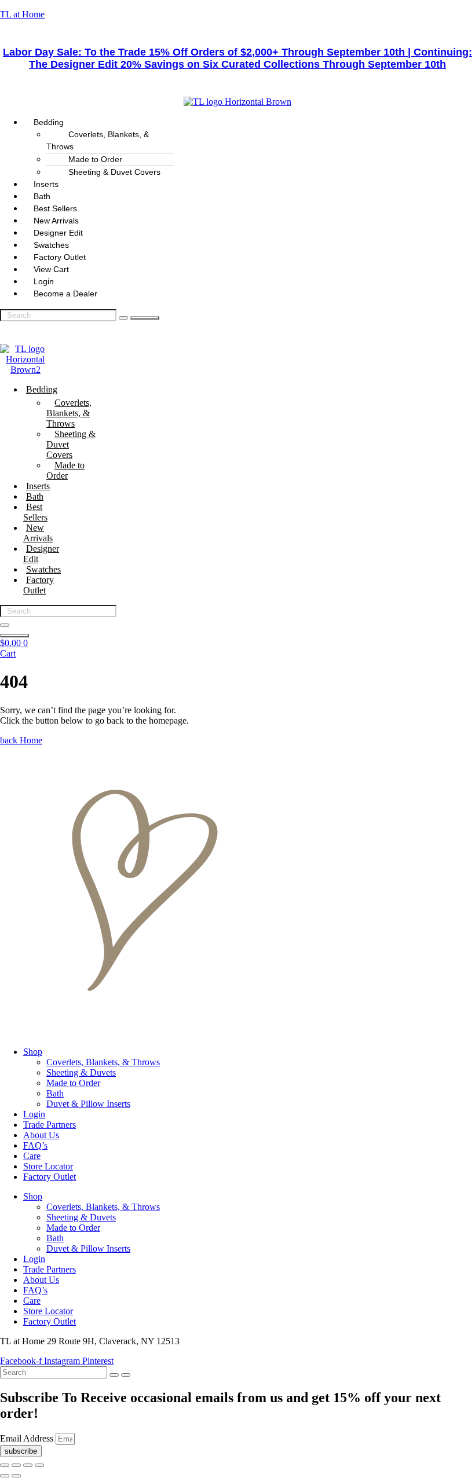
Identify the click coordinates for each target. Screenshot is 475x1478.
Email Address (28, 1438)
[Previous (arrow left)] (4, 1475)
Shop (32, 1052)
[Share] (27, 1465)
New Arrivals (38, 533)
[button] (249, 122)
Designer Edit (41, 554)
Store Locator (48, 1166)
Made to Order (65, 470)
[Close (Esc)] (39, 1465)
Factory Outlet (38, 585)
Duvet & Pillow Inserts (88, 1104)
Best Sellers (35, 512)
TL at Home (22, 14)
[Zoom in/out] (4, 1465)
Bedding (41, 389)
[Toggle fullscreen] (16, 1465)
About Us (41, 1135)
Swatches (43, 569)
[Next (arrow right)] (16, 1475)
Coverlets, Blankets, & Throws (97, 140)
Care (32, 1156)
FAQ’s (35, 1145)
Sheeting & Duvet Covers (114, 172)
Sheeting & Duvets (81, 1072)
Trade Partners (49, 1124)
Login (34, 1114)
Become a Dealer (65, 293)
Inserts (38, 486)
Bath (34, 496)
